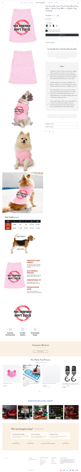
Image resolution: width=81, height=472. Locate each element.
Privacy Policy (53, 462)
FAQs (41, 459)
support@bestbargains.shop (33, 459)
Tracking (41, 464)
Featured (56, 2)
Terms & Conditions (54, 463)
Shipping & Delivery (43, 462)
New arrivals (50, 2)
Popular (26, 2)
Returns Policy (42, 463)
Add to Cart (62, 34)
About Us (52, 459)
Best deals (31, 2)
